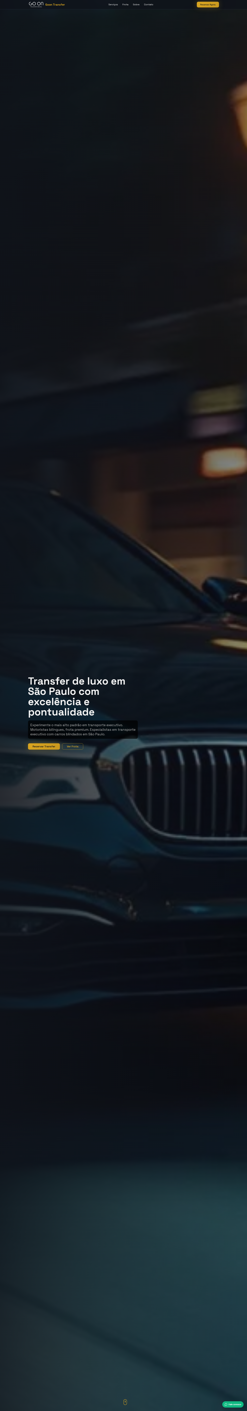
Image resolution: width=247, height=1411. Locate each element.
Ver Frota (72, 746)
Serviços (113, 4)
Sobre (136, 4)
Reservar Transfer (44, 746)
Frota (125, 4)
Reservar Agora (208, 4)
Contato (148, 4)
